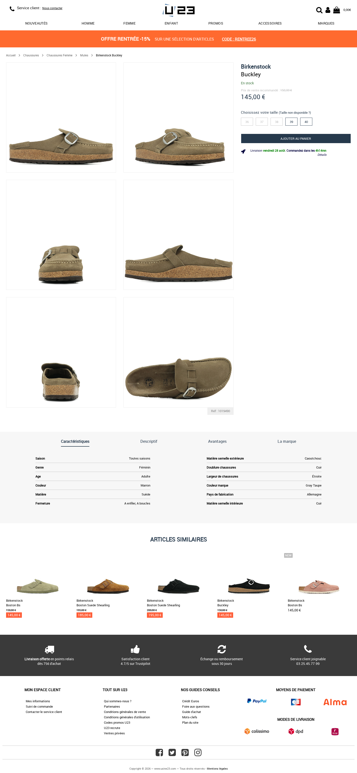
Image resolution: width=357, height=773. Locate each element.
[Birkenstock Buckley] (61, 117)
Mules (84, 55)
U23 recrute (112, 728)
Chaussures (31, 55)
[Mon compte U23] (327, 9)
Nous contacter (52, 8)
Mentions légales (217, 768)
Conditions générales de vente (125, 712)
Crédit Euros (190, 701)
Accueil (11, 55)
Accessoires (270, 23)
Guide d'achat (191, 712)
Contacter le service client (44, 712)
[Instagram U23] (198, 754)
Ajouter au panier (295, 138)
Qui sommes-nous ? (117, 701)
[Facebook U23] (159, 754)
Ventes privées (114, 733)
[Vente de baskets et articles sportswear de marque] (178, 11)
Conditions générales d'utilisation (127, 717)
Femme (129, 23)
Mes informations (38, 701)
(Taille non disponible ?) (295, 112)
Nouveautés (36, 23)
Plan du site (190, 722)
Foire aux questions (196, 706)
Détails (321, 154)
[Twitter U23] (172, 754)
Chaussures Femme (59, 55)
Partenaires (112, 706)
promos (215, 23)
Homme (88, 23)
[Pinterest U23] (185, 754)
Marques (326, 23)
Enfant (171, 23)
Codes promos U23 (117, 722)
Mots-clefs (189, 717)
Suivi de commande (39, 706)
